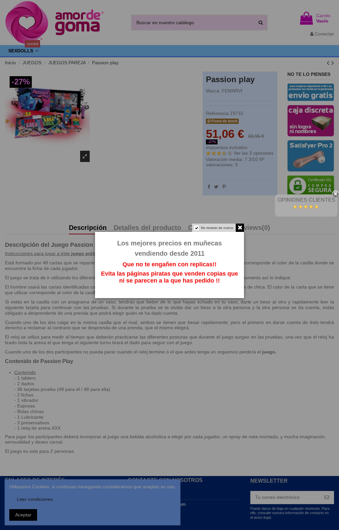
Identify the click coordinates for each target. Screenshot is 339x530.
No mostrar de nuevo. (217, 228)
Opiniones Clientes (306, 200)
